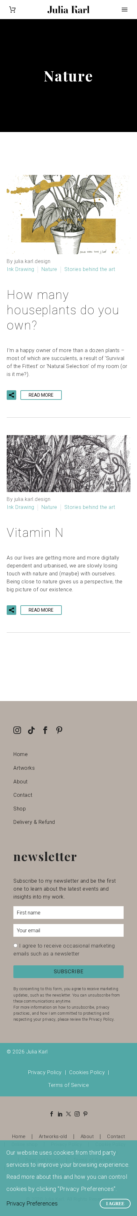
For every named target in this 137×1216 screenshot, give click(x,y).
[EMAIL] (68, 931)
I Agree (115, 1203)
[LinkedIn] (60, 1113)
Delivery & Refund (34, 822)
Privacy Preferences (32, 1203)
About (20, 782)
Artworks (24, 768)
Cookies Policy (87, 1072)
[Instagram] (77, 1113)
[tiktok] (31, 730)
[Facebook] (51, 1113)
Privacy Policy (45, 1072)
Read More (41, 395)
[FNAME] (68, 913)
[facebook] (45, 730)
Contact (22, 795)
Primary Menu (124, 9)
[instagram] (17, 730)
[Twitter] (68, 1113)
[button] (11, 395)
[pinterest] (59, 730)
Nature (49, 269)
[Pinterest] (85, 1113)
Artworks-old (53, 1136)
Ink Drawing (20, 269)
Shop (19, 809)
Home (20, 754)
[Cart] (12, 10)
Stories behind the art (89, 269)
